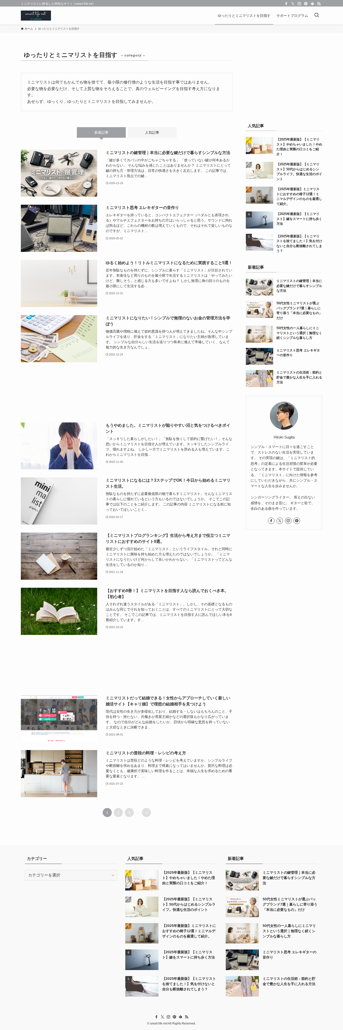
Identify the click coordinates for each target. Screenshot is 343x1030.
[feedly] (312, 4)
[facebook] (286, 4)
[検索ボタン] (316, 16)
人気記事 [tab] (152, 132)
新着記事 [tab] (101, 132)
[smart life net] (36, 16)
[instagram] (299, 4)
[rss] (319, 4)
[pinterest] (306, 4)
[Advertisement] (127, 392)
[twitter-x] (293, 4)
